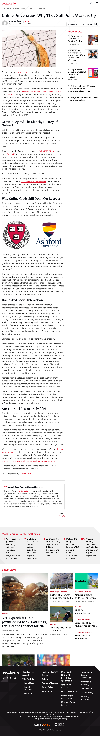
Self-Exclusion (86, 688)
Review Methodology (86, 676)
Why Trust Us (28, 679)
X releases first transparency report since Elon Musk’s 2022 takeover (76, 55)
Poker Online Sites (69, 691)
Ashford (9, 94)
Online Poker (47, 687)
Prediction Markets (58, 592)
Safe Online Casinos (66, 686)
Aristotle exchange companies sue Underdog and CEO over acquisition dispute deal (92, 547)
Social (61, 517)
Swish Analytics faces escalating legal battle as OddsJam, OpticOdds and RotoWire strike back (53, 547)
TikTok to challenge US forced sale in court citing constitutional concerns (81, 88)
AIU (59, 91)
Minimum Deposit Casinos (69, 703)
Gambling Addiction (85, 697)
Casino (45, 675)
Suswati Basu (7, 630)
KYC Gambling (87, 692)
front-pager (22, 72)
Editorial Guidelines (27, 688)
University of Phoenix (30, 91)
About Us (26, 675)
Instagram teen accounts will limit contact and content (77, 73)
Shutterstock (27, 473)
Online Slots (47, 691)
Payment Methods (50, 683)
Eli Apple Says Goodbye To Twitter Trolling (76, 38)
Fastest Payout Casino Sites (67, 696)
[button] (91, 3)
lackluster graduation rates (33, 181)
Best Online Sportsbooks (66, 679)
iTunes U (11, 154)
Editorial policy (22, 491)
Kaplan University (49, 91)
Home (4, 8)
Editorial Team (28, 683)
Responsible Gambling (86, 683)
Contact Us (27, 693)
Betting (5, 614)
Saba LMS (43, 151)
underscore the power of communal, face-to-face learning (28, 461)
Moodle (52, 151)
